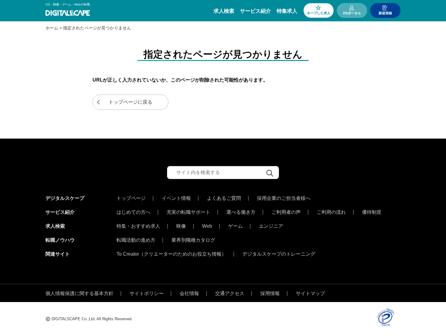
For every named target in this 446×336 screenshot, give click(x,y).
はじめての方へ (133, 212)
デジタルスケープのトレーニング (278, 254)
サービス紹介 (255, 11)
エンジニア (271, 226)
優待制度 (371, 212)
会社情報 (189, 293)
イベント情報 (176, 198)
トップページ (131, 198)
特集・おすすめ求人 (138, 226)
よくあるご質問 (224, 198)
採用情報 (270, 293)
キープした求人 (318, 13)
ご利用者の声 (286, 212)
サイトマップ (310, 293)
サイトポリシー (147, 293)
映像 (181, 226)
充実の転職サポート (188, 212)
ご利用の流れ (331, 212)
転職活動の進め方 (136, 240)
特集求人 (287, 11)
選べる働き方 (240, 212)
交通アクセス (229, 293)
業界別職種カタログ (193, 240)
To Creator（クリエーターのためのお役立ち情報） (171, 254)
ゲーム (235, 226)
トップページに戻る (130, 102)
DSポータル (352, 13)
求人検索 (224, 11)
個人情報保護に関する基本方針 (79, 293)
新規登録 (385, 13)
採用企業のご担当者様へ (283, 198)
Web (207, 226)
